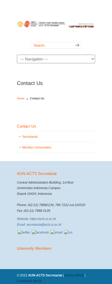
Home (20, 98)
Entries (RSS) (74, 275)
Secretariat (30, 137)
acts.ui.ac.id (56, 21)
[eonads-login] (40, 232)
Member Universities (36, 147)
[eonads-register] (24, 232)
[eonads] (68, 232)
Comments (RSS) (29, 281)
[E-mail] (57, 232)
